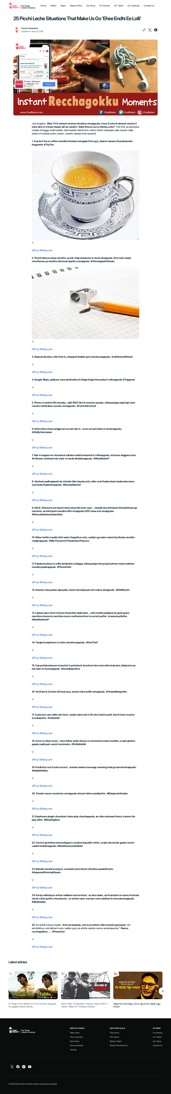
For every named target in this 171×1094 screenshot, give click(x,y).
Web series (75, 1033)
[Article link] (33, 991)
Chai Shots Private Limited (27, 1084)
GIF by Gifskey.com (42, 250)
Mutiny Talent (116, 1041)
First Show (114, 1037)
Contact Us (157, 1045)
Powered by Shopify (48, 1084)
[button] (162, 991)
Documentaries (76, 1045)
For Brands (157, 1033)
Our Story (157, 1041)
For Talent (157, 1037)
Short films (74, 1041)
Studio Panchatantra (118, 1045)
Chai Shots (114, 1033)
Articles (73, 1050)
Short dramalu (76, 1037)
